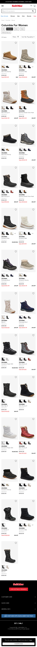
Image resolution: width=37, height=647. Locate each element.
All (3, 29)
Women (13, 16)
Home (2, 20)
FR (31, 6)
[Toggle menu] (2, 6)
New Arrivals (4, 16)
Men (18, 16)
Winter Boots (6, 32)
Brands (29, 16)
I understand (18, 643)
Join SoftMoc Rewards (19, 589)
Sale (35, 16)
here (30, 640)
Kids (23, 16)
